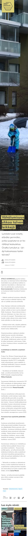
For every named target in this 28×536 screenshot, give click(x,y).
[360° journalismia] (8, 6)
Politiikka (17, 531)
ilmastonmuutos (13, 488)
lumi (4, 491)
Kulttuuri (4, 508)
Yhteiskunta (18, 508)
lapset (20, 488)
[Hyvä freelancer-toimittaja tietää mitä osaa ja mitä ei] (7, 518)
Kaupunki (4, 531)
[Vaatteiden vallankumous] (20, 518)
